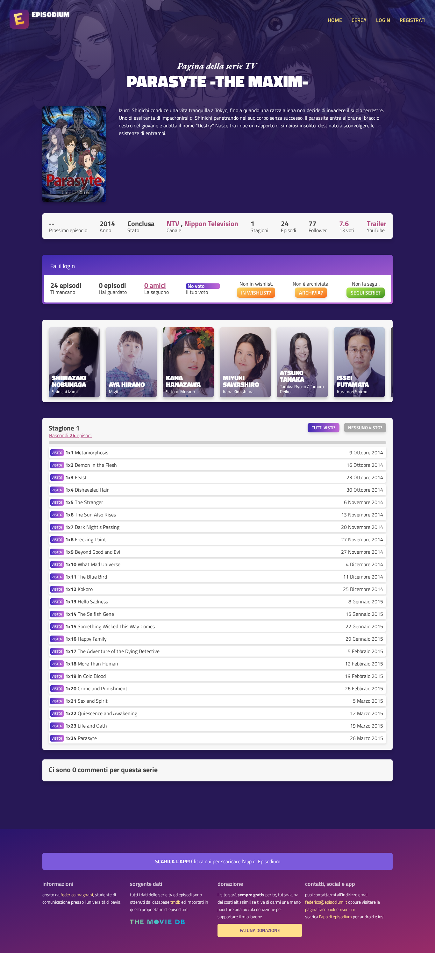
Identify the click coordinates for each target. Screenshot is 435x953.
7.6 (344, 223)
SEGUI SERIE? (366, 292)
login (69, 265)
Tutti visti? (323, 427)
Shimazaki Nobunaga (70, 381)
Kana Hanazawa (183, 381)
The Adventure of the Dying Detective (112, 651)
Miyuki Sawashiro (241, 381)
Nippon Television (211, 223)
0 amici (155, 285)
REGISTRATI (412, 20)
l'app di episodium (335, 916)
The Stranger (84, 502)
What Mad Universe (92, 564)
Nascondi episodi (70, 435)
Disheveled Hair (87, 490)
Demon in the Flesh (91, 465)
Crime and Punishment (96, 688)
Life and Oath (86, 725)
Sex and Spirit (86, 701)
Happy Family (86, 639)
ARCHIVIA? (311, 292)
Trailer (376, 223)
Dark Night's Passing (92, 527)
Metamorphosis (86, 452)
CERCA (359, 20)
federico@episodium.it (326, 902)
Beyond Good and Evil (93, 552)
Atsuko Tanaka (292, 376)
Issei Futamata (353, 381)
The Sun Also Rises (90, 514)
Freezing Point (85, 539)
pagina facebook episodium (330, 909)
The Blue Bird (86, 576)
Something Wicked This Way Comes (110, 626)
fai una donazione (260, 930)
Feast (76, 477)
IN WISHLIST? (256, 292)
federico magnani (77, 894)
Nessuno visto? (365, 427)
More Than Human (91, 663)
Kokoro (79, 589)
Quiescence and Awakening (101, 713)
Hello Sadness (86, 601)
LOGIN (383, 20)
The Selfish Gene (89, 614)
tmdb (175, 902)
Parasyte (81, 738)
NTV (173, 223)
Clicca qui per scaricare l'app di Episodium (217, 861)
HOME (335, 20)
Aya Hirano (127, 384)
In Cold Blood (85, 676)
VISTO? (57, 452)
